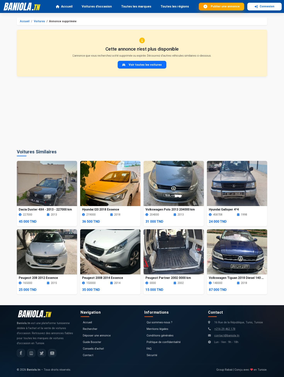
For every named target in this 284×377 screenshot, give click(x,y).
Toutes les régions (175, 6)
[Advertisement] (142, 113)
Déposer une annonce (97, 335)
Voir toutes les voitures (145, 64)
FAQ (149, 348)
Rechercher (90, 329)
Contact (88, 355)
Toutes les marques (136, 6)
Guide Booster (92, 342)
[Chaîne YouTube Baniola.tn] (52, 353)
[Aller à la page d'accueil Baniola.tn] (36, 314)
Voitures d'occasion (97, 6)
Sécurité (152, 355)
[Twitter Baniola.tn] (42, 353)
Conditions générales (160, 335)
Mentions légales (157, 329)
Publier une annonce (225, 6)
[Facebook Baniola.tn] (21, 353)
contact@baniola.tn (226, 335)
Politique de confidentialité (164, 342)
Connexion (267, 6)
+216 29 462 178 (224, 329)
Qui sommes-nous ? (159, 322)
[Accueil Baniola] (23, 6)
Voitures (39, 21)
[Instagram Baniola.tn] (31, 353)
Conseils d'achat (93, 348)
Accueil (66, 6)
